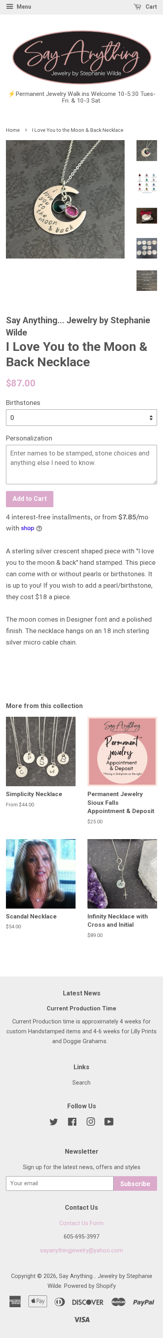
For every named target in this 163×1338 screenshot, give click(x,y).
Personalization (29, 438)
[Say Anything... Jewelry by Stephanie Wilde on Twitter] (53, 1123)
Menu (23, 7)
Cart (150, 7)
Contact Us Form (81, 1223)
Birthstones (23, 403)
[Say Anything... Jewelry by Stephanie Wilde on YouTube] (109, 1123)
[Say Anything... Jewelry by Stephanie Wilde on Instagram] (90, 1123)
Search (81, 1082)
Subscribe (135, 1184)
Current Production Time (81, 1008)
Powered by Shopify (90, 1286)
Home (13, 130)
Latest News (81, 993)
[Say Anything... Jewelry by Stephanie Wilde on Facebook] (72, 1123)
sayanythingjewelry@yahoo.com (81, 1250)
